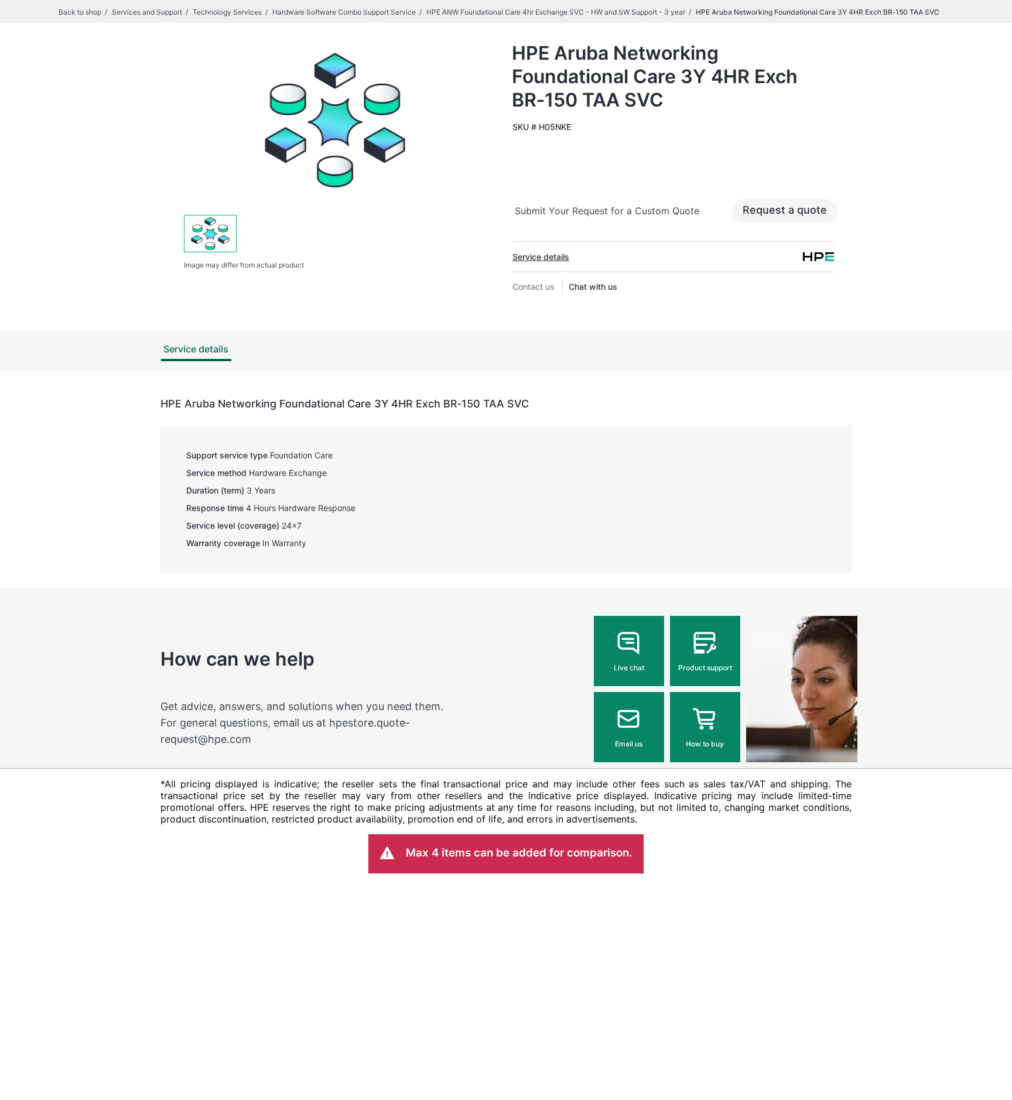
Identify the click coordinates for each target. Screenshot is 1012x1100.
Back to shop (80, 12)
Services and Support (147, 12)
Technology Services (227, 12)
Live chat (629, 667)
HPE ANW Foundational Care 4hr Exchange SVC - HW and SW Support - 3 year (555, 12)
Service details (540, 257)
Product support (705, 667)
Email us (628, 743)
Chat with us (593, 287)
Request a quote (785, 210)
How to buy (705, 743)
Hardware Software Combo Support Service (344, 12)
